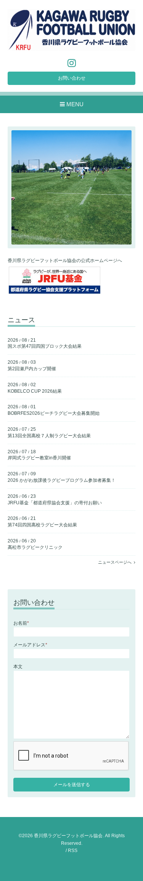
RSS (72, 850)
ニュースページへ (116, 562)
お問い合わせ (71, 78)
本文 (17, 666)
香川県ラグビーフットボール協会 (68, 835)
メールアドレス (30, 645)
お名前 (21, 623)
